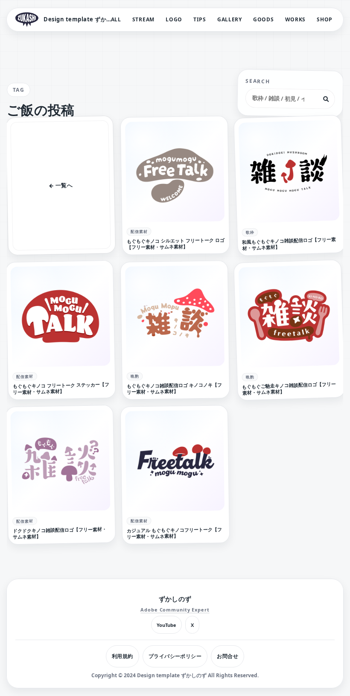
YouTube (166, 625)
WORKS (295, 19)
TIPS (199, 19)
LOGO (174, 19)
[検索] (325, 99)
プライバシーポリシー (175, 656)
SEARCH (257, 81)
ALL (116, 19)
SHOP (324, 19)
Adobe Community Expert (174, 609)
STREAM (143, 19)
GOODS (263, 19)
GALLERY (229, 19)
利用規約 (122, 656)
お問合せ (227, 656)
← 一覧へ (61, 185)
